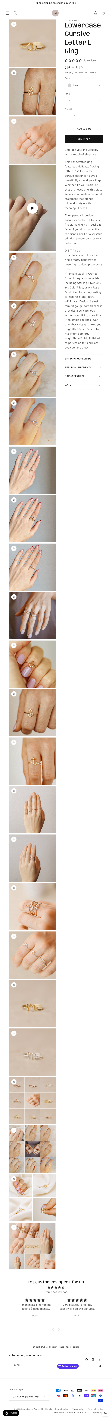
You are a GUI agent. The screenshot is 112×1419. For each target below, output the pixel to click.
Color (67, 78)
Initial (67, 93)
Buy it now (84, 139)
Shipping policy (59, 1412)
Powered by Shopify (43, 1409)
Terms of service (95, 1409)
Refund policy (61, 1409)
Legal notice (97, 1412)
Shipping (69, 72)
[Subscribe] (51, 1365)
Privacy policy (77, 1409)
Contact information (78, 1412)
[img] (56, 1287)
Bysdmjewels (27, 1409)
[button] (7, 13)
